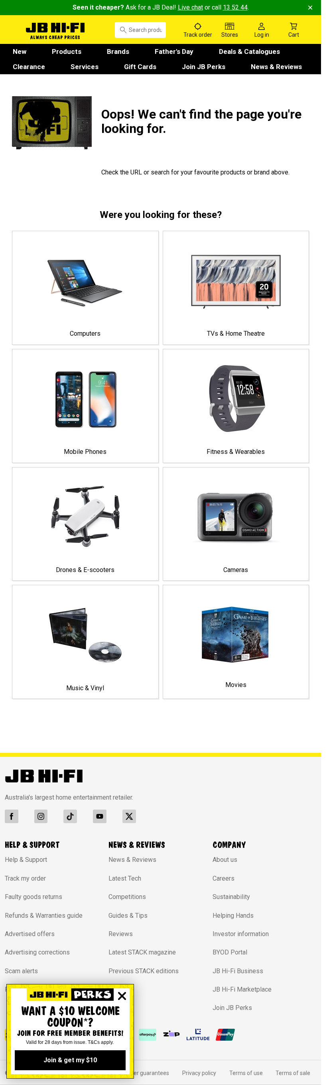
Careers (223, 878)
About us (225, 859)
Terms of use (246, 1073)
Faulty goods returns (33, 897)
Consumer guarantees (140, 1073)
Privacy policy (199, 1073)
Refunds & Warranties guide (44, 915)
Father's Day (174, 51)
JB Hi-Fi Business (238, 971)
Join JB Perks (203, 67)
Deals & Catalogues (249, 51)
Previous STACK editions (143, 971)
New (19, 51)
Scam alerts (21, 971)
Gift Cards (140, 67)
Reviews (120, 934)
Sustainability (231, 897)
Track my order (25, 878)
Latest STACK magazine (142, 952)
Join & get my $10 (70, 1060)
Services (84, 67)
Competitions (127, 897)
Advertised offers (30, 934)
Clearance (29, 67)
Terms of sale (293, 1073)
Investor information (241, 934)
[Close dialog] (122, 996)
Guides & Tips (128, 915)
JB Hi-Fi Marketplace (242, 989)
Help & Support (26, 859)
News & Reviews (276, 67)
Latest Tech (124, 878)
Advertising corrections (37, 952)
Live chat (190, 7)
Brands (118, 51)
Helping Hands (233, 915)
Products (66, 51)
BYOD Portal (230, 952)
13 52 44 (235, 7)
